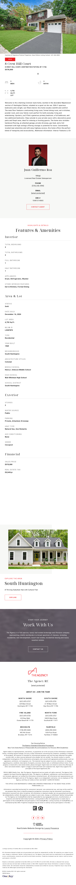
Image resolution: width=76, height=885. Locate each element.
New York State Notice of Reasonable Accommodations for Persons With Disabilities (38, 748)
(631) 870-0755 (50, 701)
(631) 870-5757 (25, 701)
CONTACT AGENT (38, 207)
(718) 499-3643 (25, 730)
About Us (30, 692)
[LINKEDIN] (43, 818)
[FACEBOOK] (33, 818)
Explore (13, 597)
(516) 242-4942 (38, 186)
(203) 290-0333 (50, 730)
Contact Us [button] (38, 649)
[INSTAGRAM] (38, 818)
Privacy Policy (46, 839)
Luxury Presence (51, 828)
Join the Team (43, 692)
